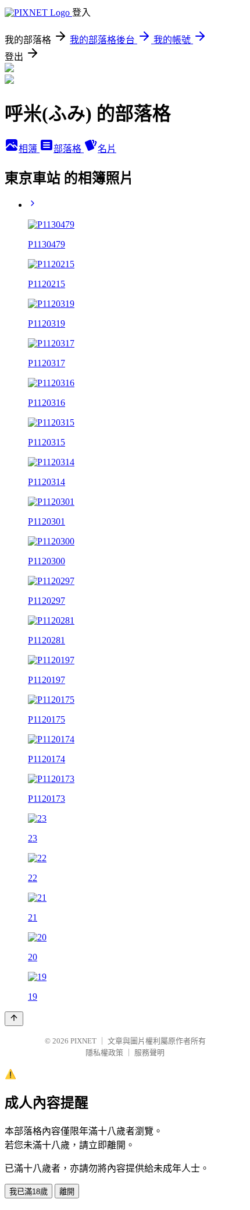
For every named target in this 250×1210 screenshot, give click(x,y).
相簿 (29, 149)
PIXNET (83, 1040)
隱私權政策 (104, 1052)
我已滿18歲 (28, 1191)
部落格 (68, 149)
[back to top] (14, 1018)
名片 (107, 149)
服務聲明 (149, 1052)
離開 (66, 1191)
